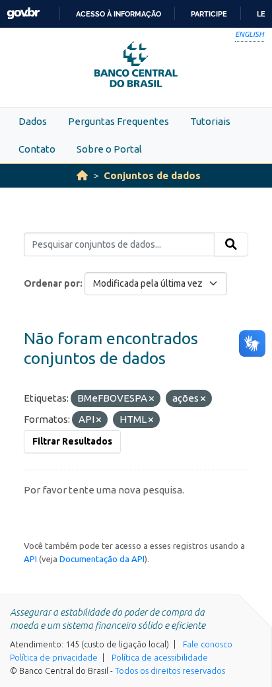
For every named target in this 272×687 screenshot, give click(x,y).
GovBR (23, 13)
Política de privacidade (54, 657)
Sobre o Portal (109, 149)
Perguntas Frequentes (118, 121)
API (30, 558)
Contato (36, 149)
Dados (32, 121)
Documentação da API (102, 558)
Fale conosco (207, 644)
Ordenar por (52, 283)
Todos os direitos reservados (170, 670)
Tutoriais (210, 121)
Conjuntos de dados (152, 175)
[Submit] (231, 244)
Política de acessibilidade (160, 657)
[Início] (82, 175)
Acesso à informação (118, 13)
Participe (209, 13)
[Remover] (151, 399)
